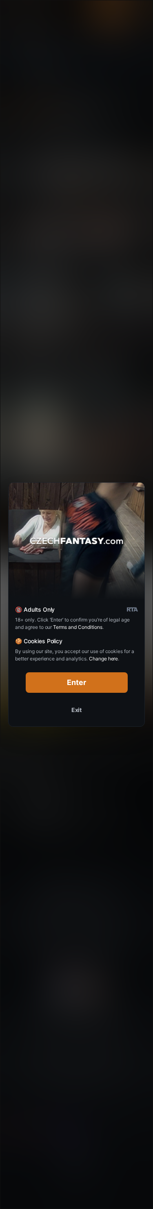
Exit (76, 709)
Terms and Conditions (77, 627)
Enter (76, 682)
